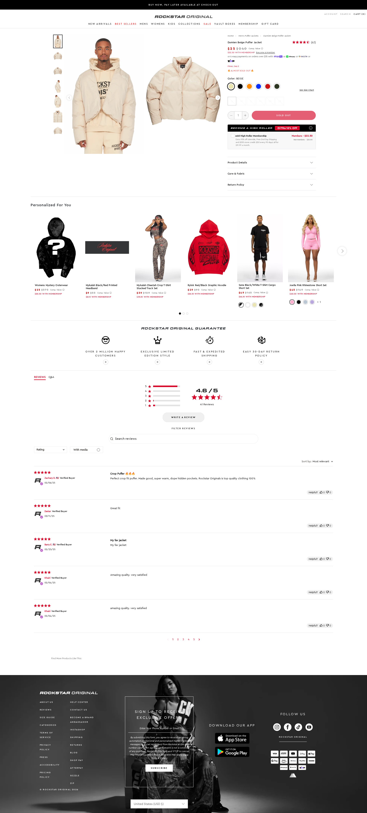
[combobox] (50, 449)
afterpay (76, 768)
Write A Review (183, 417)
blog (74, 753)
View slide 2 (184, 313)
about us (46, 702)
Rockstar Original (293, 737)
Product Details (237, 162)
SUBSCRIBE (159, 768)
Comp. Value (254, 49)
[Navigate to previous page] (168, 639)
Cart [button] (360, 14)
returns (76, 745)
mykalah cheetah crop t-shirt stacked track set (154, 286)
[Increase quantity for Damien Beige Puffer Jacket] (245, 115)
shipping (76, 737)
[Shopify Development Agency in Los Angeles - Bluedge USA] (293, 775)
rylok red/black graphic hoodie (207, 285)
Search (345, 14)
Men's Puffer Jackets (249, 36)
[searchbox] (186, 439)
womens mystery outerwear (51, 285)
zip (72, 783)
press (44, 757)
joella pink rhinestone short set (308, 285)
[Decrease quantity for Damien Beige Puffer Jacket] (231, 115)
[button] (100, 24)
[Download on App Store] (232, 738)
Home (231, 36)
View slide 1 (180, 313)
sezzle (75, 776)
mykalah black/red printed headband (101, 286)
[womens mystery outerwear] (56, 248)
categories (48, 725)
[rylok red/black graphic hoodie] (209, 248)
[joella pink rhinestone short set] (311, 248)
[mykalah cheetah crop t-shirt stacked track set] (158, 248)
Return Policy (236, 184)
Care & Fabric (236, 173)
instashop (77, 730)
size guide (47, 717)
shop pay (76, 760)
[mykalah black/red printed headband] (107, 248)
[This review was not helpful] (327, 492)
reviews (46, 710)
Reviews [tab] (40, 377)
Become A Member (265, 52)
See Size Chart (307, 90)
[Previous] (69, 97)
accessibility (50, 765)
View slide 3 (187, 313)
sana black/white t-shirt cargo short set (257, 286)
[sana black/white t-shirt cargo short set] (260, 248)
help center (79, 702)
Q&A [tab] (51, 377)
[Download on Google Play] (232, 752)
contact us (78, 710)
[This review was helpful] (321, 492)
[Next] (217, 97)
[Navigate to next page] (199, 639)
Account (331, 14)
